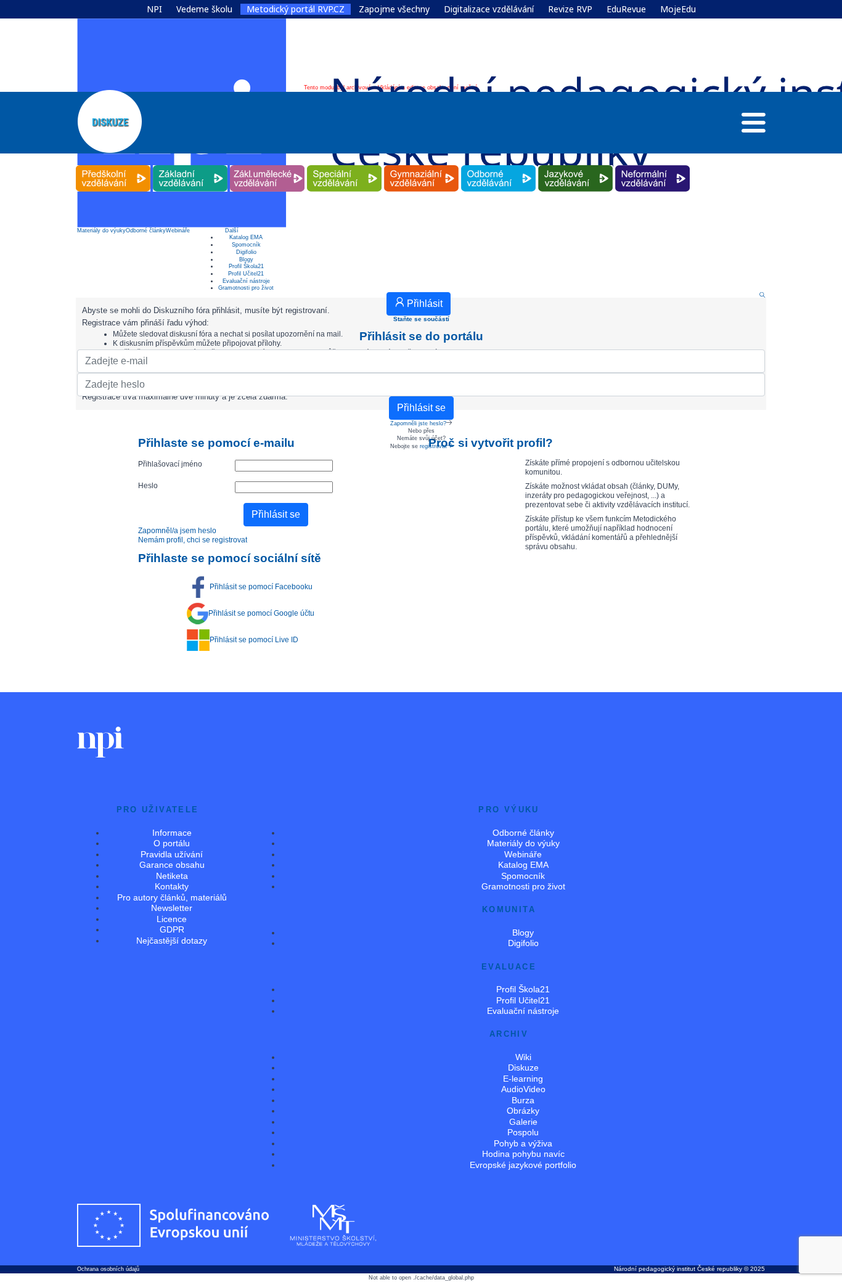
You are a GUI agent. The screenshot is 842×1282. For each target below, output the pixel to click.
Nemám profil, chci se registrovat (192, 540)
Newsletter (171, 908)
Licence (172, 919)
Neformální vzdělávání (652, 165)
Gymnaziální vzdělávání (422, 165)
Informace (172, 833)
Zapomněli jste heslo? (418, 423)
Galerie (523, 1122)
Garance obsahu (172, 865)
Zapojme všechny (394, 9)
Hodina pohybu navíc (523, 1154)
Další (232, 230)
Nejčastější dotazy (171, 940)
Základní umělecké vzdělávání (267, 165)
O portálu (171, 843)
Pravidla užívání (172, 854)
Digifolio (246, 252)
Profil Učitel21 (246, 274)
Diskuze (523, 1067)
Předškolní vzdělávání (113, 165)
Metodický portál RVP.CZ (296, 9)
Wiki (523, 1057)
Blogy (246, 259)
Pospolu (523, 1132)
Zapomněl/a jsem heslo (177, 530)
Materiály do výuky (101, 230)
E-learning (523, 1079)
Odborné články (146, 230)
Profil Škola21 (246, 266)
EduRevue (626, 9)
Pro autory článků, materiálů (172, 897)
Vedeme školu (204, 9)
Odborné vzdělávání (498, 165)
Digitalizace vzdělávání (489, 9)
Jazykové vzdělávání (576, 165)
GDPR (172, 929)
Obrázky (523, 1111)
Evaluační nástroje (246, 281)
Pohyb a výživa (523, 1143)
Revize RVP (570, 9)
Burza (523, 1100)
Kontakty (172, 886)
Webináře (178, 230)
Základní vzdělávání (190, 165)
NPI (154, 9)
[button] (754, 126)
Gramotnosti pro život (246, 288)
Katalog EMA (246, 237)
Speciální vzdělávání (344, 165)
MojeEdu (678, 9)
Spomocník (246, 245)
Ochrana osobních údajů (108, 1269)
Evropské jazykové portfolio (523, 1165)
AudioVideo (523, 1089)
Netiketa (172, 876)
